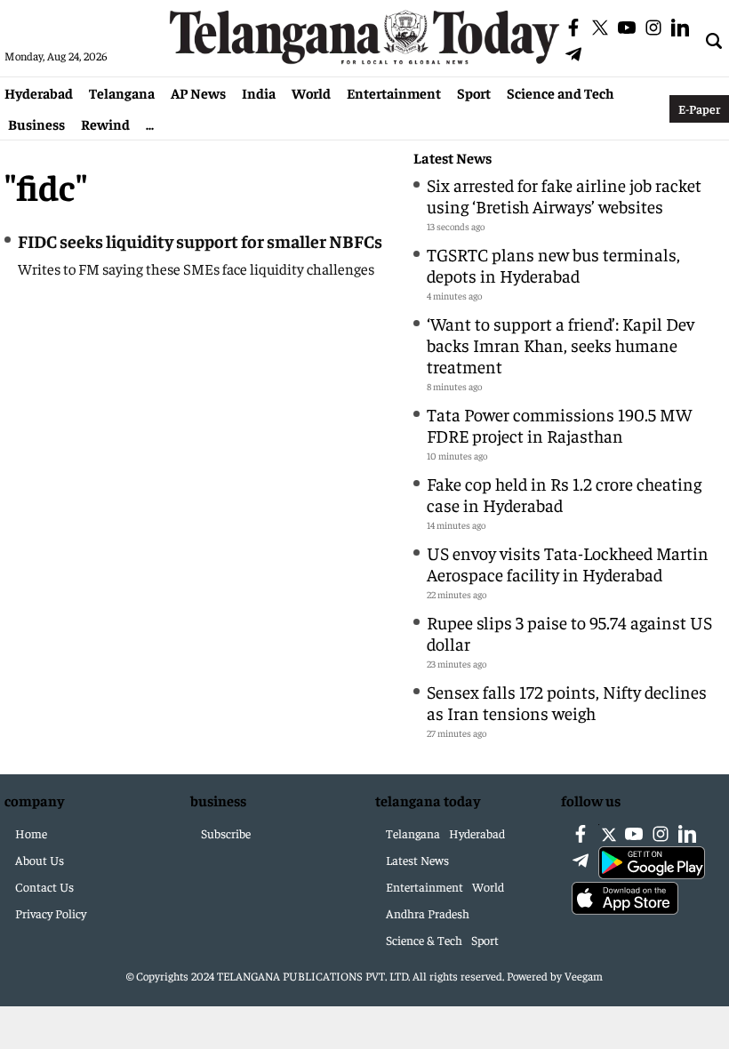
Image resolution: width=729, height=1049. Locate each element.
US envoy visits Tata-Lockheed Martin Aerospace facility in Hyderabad (568, 563)
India (259, 92)
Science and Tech (560, 92)
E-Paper (699, 108)
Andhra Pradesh (427, 913)
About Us (39, 860)
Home (31, 833)
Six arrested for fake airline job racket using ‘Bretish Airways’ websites (564, 195)
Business (36, 123)
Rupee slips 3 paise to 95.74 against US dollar (569, 632)
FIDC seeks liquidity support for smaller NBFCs (200, 240)
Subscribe (226, 833)
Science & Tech (424, 940)
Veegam (584, 975)
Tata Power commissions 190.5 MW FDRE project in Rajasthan (559, 424)
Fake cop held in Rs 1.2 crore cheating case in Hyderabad (564, 494)
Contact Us (44, 886)
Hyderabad (38, 92)
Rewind (105, 123)
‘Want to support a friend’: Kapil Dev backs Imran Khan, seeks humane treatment (560, 344)
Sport (474, 92)
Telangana (122, 92)
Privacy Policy (50, 913)
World (311, 92)
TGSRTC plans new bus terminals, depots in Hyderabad (553, 264)
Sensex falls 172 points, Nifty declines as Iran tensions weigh (567, 702)
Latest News (452, 157)
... (150, 123)
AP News (198, 92)
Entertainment (394, 92)
